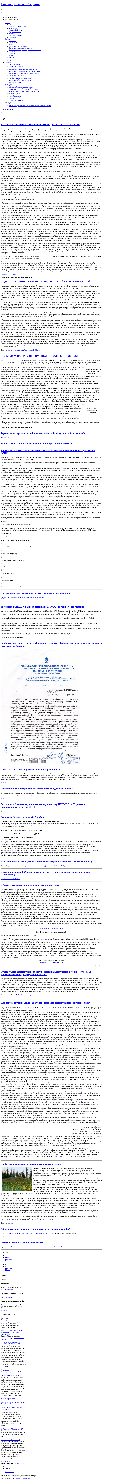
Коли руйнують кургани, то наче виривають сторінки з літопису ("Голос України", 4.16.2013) (33, 866)
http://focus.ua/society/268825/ (10, 879)
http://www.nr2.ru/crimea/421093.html (51, 962)
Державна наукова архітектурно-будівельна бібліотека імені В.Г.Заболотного (12, 1332)
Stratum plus (5, 1370)
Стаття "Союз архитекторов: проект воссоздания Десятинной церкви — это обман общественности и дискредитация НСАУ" (46, 973)
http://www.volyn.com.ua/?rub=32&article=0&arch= (24, 350)
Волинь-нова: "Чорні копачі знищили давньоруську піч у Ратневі (37, 443)
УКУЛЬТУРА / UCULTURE (10, 1343)
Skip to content (9, 109)
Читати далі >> (6, 437)
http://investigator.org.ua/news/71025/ (51, 928)
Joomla (24, 1476)
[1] (47, 1029)
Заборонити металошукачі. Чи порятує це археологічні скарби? (35, 1229)
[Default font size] (11, 18)
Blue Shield (4, 1318)
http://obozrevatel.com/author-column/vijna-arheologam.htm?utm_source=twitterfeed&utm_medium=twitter (35, 1247)
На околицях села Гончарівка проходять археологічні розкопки (35, 593)
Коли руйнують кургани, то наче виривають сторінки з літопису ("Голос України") (46, 861)
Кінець (7, 1270)
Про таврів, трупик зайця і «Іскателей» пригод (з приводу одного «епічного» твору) (46, 1002)
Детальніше (5, 1310)
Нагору (7, 1468)
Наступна (8, 1268)
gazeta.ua (11, 1223)
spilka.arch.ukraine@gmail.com (21, 1478)
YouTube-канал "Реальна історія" (12, 1429)
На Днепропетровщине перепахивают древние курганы (31, 1164)
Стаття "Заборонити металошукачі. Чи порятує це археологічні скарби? (25, 1233)
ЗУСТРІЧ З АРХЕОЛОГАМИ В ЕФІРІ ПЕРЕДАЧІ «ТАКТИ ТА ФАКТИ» (40, 124)
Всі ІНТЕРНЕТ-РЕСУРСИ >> (11, 1461)
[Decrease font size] (11, 19)
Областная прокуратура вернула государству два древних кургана (37, 788)
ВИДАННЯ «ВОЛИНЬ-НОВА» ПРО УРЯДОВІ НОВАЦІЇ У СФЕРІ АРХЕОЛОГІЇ (45, 281)
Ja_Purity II (41, 1476)
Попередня (9, 1259)
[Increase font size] (11, 16)
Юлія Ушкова (14, 1476)
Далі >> (3, 782)
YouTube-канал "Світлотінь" (10, 1440)
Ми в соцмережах (7, 1289)
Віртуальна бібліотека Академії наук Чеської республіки (13, 1403)
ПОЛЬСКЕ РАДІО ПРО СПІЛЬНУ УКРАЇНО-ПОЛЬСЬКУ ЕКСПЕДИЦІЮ (42, 356)
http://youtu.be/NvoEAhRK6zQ (10, 274)
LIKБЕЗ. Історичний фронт (10, 1375)
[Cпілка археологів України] (1, 8)
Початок (8, 1257)
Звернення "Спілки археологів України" (23, 817)
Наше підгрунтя (6, 1297)
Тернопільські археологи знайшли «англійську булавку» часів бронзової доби (43, 433)
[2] (81, 1092)
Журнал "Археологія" (8, 1399)
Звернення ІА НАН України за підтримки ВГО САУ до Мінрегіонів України (42, 606)
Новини (18, 1463)
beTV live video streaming (22, 995)
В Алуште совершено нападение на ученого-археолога (30, 885)
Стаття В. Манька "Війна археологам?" (22, 1242)
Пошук (3, 1280)
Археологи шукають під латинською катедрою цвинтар (31, 769)
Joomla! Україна (62, 1476)
